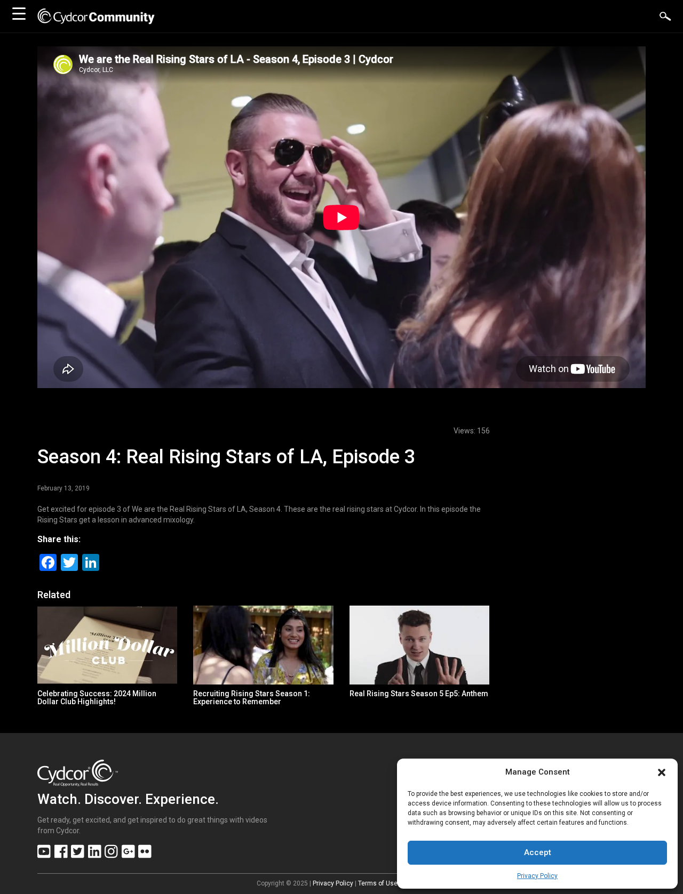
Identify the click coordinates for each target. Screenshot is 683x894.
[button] (661, 772)
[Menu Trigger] (18, 13)
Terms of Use (378, 883)
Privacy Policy (537, 876)
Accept (537, 852)
